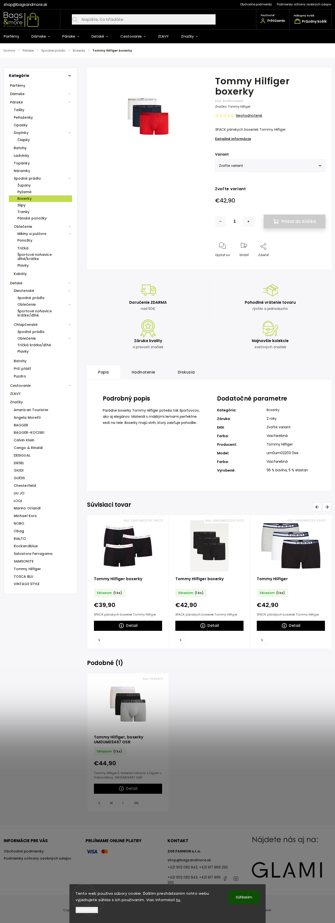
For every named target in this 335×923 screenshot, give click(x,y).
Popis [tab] (103, 372)
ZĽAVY (15, 393)
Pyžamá (24, 191)
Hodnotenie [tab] (143, 372)
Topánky (22, 163)
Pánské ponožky (32, 218)
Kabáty (20, 273)
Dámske (17, 93)
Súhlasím (244, 897)
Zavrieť (316, 263)
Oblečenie (23, 226)
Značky (16, 402)
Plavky (23, 265)
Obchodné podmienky (256, 4)
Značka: (232, 106)
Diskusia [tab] (186, 372)
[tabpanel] (209, 582)
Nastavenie (86, 910)
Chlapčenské (26, 324)
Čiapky (23, 139)
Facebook (225, 878)
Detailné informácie (233, 138)
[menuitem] (14, 36)
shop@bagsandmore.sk (189, 860)
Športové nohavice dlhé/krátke (34, 256)
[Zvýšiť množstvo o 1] (248, 221)
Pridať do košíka (299, 221)
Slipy (21, 205)
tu (178, 899)
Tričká (23, 248)
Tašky (19, 109)
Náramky (22, 170)
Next (327, 507)
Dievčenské (24, 290)
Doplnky (21, 132)
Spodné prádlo (27, 178)
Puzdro (20, 376)
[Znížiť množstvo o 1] (220, 221)
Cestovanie (20, 385)
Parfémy (17, 85)
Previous (318, 507)
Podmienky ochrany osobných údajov (304, 4)
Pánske (16, 102)
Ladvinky (21, 155)
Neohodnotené (249, 115)
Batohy (20, 147)
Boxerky (24, 198)
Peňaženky (23, 117)
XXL (136, 803)
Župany (24, 185)
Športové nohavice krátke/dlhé (34, 313)
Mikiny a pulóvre (32, 233)
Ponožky (24, 240)
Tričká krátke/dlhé (34, 345)
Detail (132, 625)
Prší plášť (22, 368)
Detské (16, 283)
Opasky (21, 125)
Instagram (236, 878)
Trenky (23, 211)
